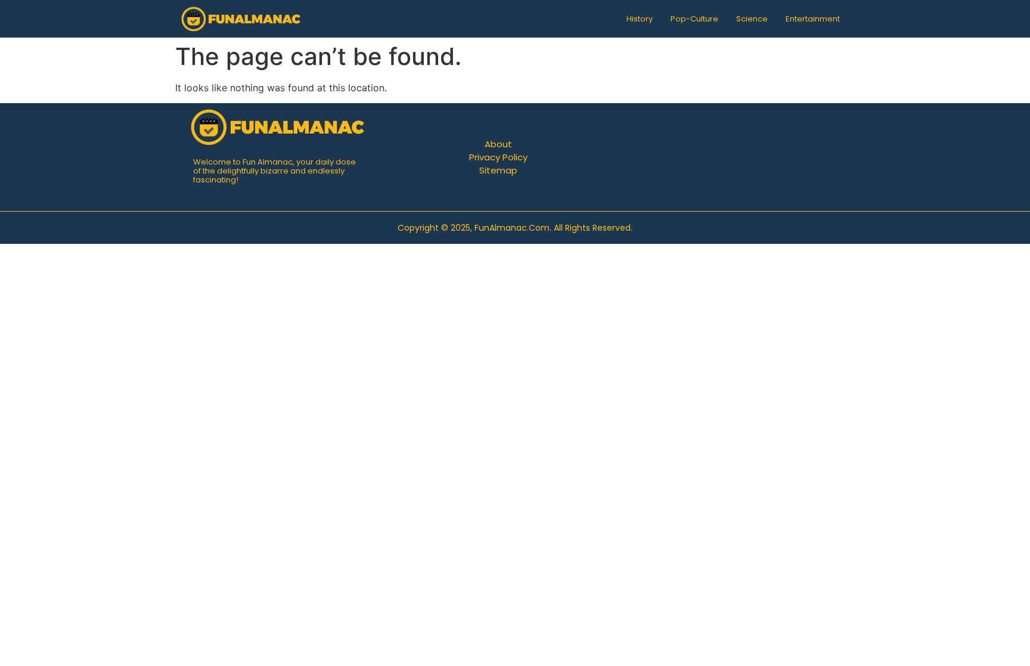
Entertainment (813, 18)
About (498, 144)
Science (752, 18)
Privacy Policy (498, 157)
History (639, 18)
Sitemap (498, 170)
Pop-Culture (694, 18)
